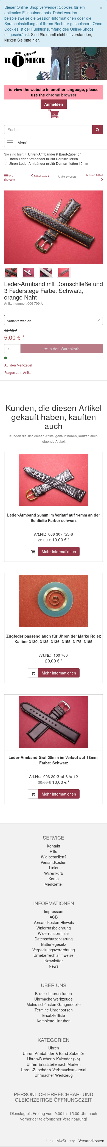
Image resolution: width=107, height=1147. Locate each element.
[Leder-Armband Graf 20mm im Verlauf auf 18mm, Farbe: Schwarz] (53, 722)
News (53, 966)
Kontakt (53, 846)
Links (53, 867)
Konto (54, 878)
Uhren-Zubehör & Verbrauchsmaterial (53, 1069)
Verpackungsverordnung (53, 949)
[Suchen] (97, 129)
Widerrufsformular (53, 933)
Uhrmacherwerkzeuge (53, 999)
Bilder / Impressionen (53, 993)
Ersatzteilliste (53, 1015)
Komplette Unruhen (54, 1020)
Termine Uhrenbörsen (54, 1010)
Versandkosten (53, 862)
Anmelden (53, 104)
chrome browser (61, 95)
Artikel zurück (41, 176)
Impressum (53, 911)
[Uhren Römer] (24, 59)
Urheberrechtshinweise (53, 955)
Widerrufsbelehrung (53, 928)
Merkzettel (53, 884)
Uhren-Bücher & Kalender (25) (53, 1058)
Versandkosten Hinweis (53, 922)
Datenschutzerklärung (54, 938)
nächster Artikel (94, 175)
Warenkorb (53, 873)
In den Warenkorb (63, 348)
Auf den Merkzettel (18, 365)
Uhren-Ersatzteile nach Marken (54, 1064)
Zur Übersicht (9, 178)
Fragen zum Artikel (18, 372)
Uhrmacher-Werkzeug (54, 1075)
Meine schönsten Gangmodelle (54, 1004)
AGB (54, 917)
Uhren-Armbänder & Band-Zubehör (53, 1053)
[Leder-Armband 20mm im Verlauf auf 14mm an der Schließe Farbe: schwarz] (53, 480)
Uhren (53, 1048)
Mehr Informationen (59, 551)
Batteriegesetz (53, 944)
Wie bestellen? (53, 856)
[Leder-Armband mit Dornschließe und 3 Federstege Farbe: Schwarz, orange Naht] (53, 227)
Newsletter (53, 960)
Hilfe (53, 851)
